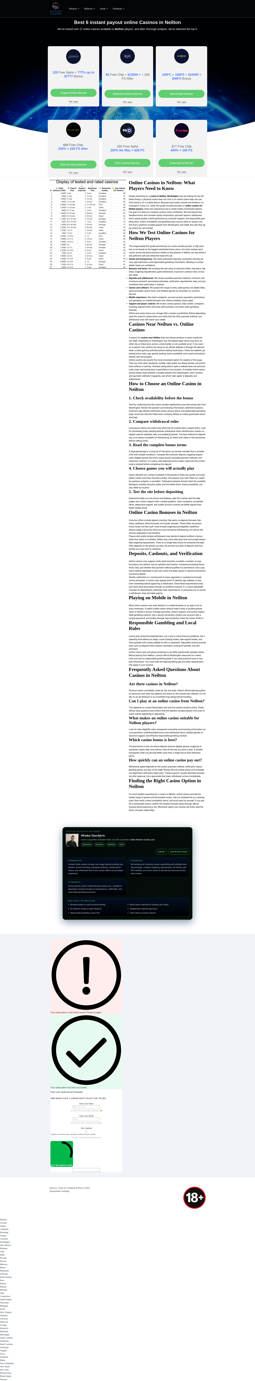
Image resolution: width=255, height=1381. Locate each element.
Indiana (3, 1287)
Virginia (3, 1350)
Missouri (3, 1290)
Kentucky (4, 1328)
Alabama (4, 1315)
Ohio (2, 1293)
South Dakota (6, 1299)
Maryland (4, 1331)
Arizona (3, 1223)
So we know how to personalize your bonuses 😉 (86, 1110)
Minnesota (4, 1271)
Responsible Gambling (59, 1191)
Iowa (2, 1280)
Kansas (3, 1283)
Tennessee (4, 1347)
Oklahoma (4, 1341)
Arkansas (4, 1319)
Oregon (3, 1235)
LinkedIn (161, 852)
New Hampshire (7, 1363)
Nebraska (4, 1274)
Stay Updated (86, 1128)
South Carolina (6, 1344)
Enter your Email (86, 1115)
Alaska (3, 1226)
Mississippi (4, 1334)
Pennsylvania (5, 1373)
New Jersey (5, 1366)
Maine (2, 1360)
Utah (2, 1251)
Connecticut (5, 1296)
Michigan (4, 1306)
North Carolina (6, 1338)
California (4, 1229)
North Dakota (6, 1277)
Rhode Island (5, 1376)
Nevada (3, 1258)
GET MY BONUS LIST (61, 1165)
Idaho (2, 1255)
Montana (3, 1248)
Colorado (4, 1239)
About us (53, 1188)
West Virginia (5, 1312)
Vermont (3, 1379)
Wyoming (4, 1232)
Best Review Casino (178, 852)
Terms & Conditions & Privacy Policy (74, 1188)
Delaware (4, 1322)
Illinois (3, 1267)
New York (4, 1370)
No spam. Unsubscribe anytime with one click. (86, 1137)
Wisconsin (4, 1303)
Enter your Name (86, 1103)
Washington (5, 1242)
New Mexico (5, 1245)
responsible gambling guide (158, 658)
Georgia (3, 1325)
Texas (2, 1354)
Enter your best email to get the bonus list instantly (86, 1123)
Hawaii (3, 1261)
